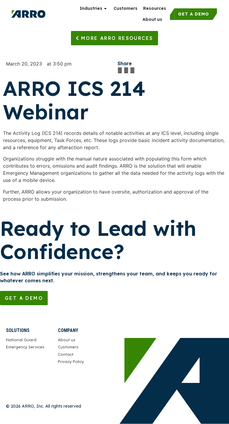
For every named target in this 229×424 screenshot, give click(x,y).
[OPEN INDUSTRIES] (106, 8)
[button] (119, 70)
